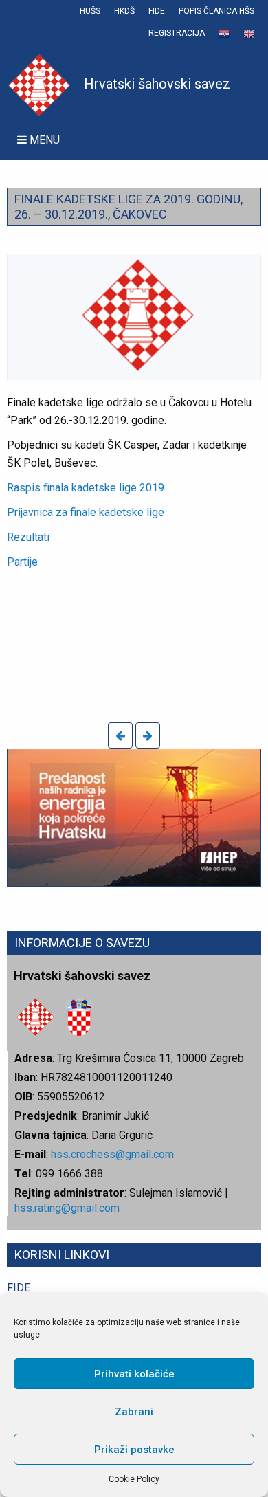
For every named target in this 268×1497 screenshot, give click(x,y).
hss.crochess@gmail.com (112, 1154)
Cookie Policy (134, 1479)
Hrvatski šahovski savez (157, 84)
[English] (248, 34)
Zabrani (134, 1412)
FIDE (156, 11)
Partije (22, 561)
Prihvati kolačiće (134, 1374)
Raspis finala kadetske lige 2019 (85, 487)
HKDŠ (124, 11)
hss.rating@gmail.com (67, 1208)
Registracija (176, 33)
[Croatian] (224, 34)
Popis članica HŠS (216, 11)
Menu (43, 139)
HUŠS (90, 11)
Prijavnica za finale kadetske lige (85, 512)
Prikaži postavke (134, 1449)
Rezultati (28, 537)
